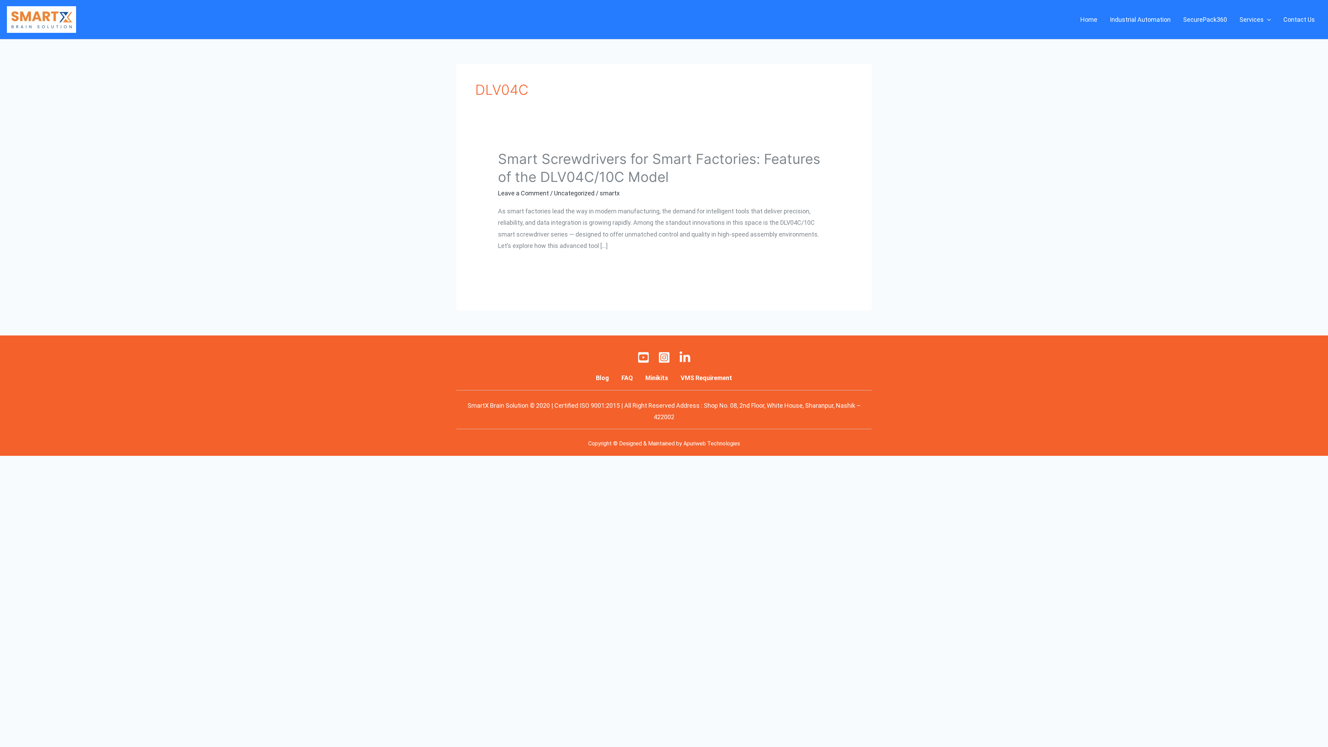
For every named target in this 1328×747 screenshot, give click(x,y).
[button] (1267, 20)
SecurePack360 (1205, 19)
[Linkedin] (685, 357)
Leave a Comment (523, 193)
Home (1088, 19)
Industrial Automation (1140, 19)
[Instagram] (664, 357)
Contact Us (1299, 19)
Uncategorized (574, 193)
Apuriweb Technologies (711, 443)
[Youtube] (643, 357)
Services (1251, 19)
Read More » (515, 265)
